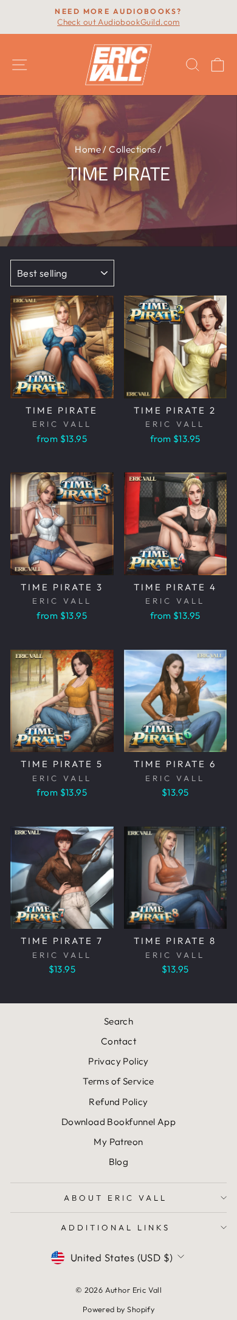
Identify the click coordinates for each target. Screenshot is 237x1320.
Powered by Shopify (118, 1309)
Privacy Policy (118, 1061)
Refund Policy (118, 1101)
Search (118, 1021)
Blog (119, 1161)
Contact (118, 1041)
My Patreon (118, 1141)
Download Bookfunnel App (118, 1121)
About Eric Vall (115, 1198)
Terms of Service (118, 1081)
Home (88, 149)
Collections (132, 149)
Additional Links (115, 1227)
